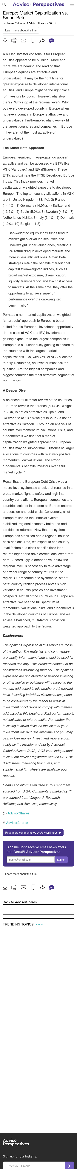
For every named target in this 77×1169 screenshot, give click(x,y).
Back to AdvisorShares (20, 902)
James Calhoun (15, 23)
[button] (5, 40)
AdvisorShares (37, 23)
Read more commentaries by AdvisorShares (32, 832)
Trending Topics (18, 924)
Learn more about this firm (21, 30)
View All (40, 924)
